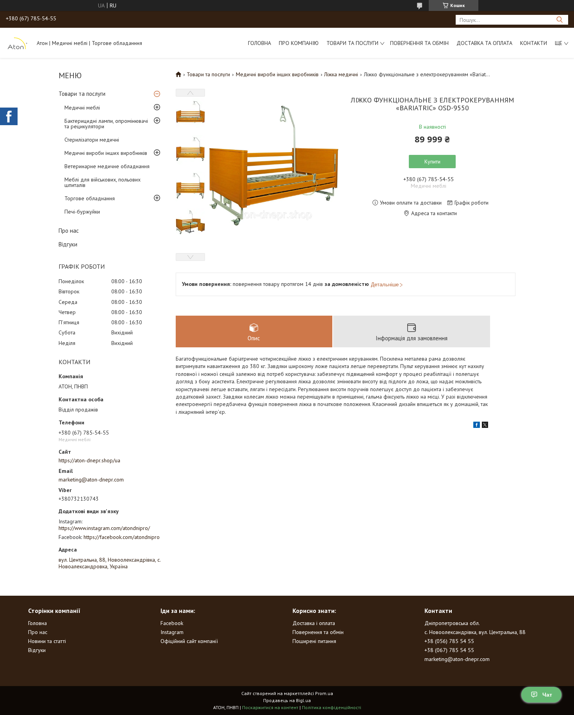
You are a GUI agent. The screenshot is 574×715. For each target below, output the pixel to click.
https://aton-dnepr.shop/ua (89, 460)
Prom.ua (324, 693)
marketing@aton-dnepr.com (91, 479)
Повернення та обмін (419, 43)
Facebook (171, 623)
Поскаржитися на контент (270, 707)
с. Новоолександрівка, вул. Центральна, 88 (475, 632)
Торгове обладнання (89, 198)
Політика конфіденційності (331, 707)
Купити (432, 161)
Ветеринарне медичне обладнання (107, 166)
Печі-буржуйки (82, 211)
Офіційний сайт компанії (189, 641)
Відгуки (68, 244)
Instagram (172, 632)
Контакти (533, 43)
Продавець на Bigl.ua (287, 700)
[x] (485, 425)
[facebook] (476, 425)
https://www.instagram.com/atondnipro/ (104, 528)
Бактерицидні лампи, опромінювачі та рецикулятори (106, 123)
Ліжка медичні (341, 74)
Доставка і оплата (313, 623)
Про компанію (299, 43)
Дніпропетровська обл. (452, 623)
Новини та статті (47, 641)
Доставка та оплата (484, 43)
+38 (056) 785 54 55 (449, 641)
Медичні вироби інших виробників (105, 152)
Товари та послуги (352, 43)
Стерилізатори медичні (91, 139)
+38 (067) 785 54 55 (449, 650)
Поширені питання (314, 641)
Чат (547, 695)
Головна (259, 43)
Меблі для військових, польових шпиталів (102, 182)
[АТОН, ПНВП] (17, 42)
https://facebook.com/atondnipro (122, 537)
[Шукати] (559, 20)
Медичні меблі (82, 107)
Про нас (69, 230)
